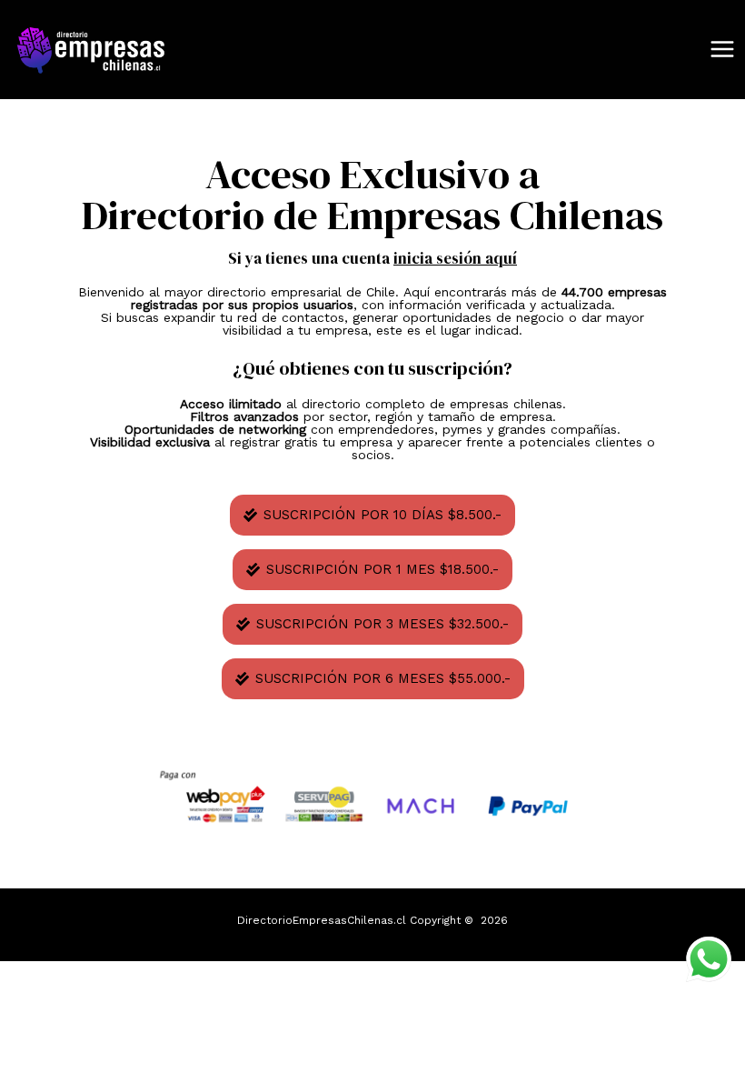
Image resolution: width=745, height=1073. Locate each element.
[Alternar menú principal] (722, 50)
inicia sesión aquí (455, 258)
